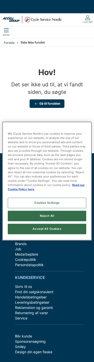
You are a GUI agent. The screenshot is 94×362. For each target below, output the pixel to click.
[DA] (32, 19)
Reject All (47, 215)
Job (18, 249)
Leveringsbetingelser (32, 302)
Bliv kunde (23, 336)
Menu (6, 35)
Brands (21, 244)
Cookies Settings (47, 203)
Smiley (20, 346)
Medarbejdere (26, 254)
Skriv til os (23, 286)
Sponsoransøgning (30, 341)
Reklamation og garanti (34, 307)
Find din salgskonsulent (34, 292)
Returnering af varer (31, 313)
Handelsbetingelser (31, 297)
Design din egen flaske (33, 352)
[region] (46, 181)
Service (21, 318)
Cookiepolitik (25, 259)
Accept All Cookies (47, 228)
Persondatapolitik (29, 265)
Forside (9, 43)
